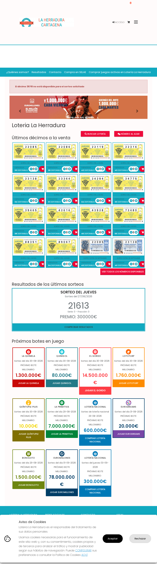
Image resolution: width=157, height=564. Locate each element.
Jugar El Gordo (95, 390)
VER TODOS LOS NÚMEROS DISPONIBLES (123, 271)
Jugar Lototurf (128, 383)
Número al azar (130, 133)
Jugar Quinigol (61, 383)
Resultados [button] (39, 72)
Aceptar (113, 538)
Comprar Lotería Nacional (95, 440)
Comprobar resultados (78, 327)
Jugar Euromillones (62, 492)
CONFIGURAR (83, 550)
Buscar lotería (96, 133)
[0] (130, 22)
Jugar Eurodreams (128, 433)
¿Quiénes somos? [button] (17, 72)
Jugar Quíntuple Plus (28, 435)
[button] (20, 111)
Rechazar (140, 538)
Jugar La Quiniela (28, 383)
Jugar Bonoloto (28, 485)
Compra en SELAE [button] (75, 72)
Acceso (119, 22)
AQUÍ (84, 555)
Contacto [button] (55, 72)
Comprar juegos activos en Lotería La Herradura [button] (120, 72)
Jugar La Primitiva (62, 433)
